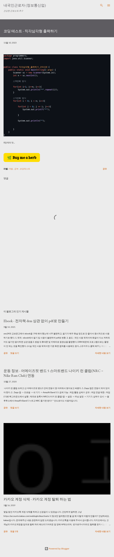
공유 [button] (105, 168)
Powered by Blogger (58, 548)
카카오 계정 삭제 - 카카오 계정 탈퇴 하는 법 (37, 499)
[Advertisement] (57, 279)
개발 (11, 168)
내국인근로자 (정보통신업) (25, 5)
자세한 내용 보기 (102, 353)
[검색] (101, 5)
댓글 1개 (14, 531)
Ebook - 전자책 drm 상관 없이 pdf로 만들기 (36, 321)
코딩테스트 (25, 168)
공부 (16, 168)
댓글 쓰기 (14, 353)
